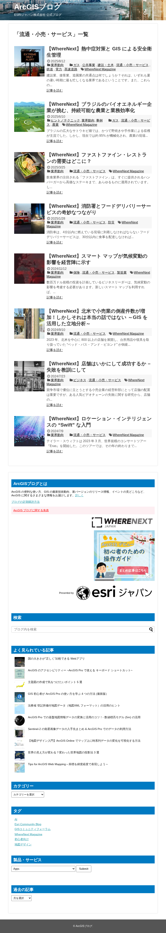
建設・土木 (106, 65)
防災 (111, 222)
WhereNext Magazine (100, 69)
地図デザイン (23, 844)
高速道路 (70, 69)
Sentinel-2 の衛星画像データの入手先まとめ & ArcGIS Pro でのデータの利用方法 (79, 729)
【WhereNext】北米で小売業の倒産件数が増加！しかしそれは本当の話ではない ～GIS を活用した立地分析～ (97, 317)
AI (16, 819)
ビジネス (79, 380)
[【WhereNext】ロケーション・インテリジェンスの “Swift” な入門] (29, 431)
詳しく (79, 495)
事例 (99, 120)
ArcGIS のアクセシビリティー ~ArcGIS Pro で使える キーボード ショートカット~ (80, 670)
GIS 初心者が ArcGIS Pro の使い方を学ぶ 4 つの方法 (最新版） (68, 693)
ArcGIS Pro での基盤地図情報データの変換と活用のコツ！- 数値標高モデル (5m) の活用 (84, 717)
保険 (76, 272)
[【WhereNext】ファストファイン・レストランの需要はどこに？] (29, 167)
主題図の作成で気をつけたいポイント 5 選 (55, 682)
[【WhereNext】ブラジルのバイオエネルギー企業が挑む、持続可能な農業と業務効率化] (29, 117)
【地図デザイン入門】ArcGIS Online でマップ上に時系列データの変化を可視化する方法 (84, 740)
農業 (55, 124)
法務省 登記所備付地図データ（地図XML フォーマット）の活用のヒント (74, 705)
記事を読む (55, 90)
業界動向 (57, 65)
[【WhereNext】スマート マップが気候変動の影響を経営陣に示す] (29, 268)
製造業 (122, 272)
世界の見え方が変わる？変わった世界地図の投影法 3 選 (63, 752)
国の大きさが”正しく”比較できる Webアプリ (56, 658)
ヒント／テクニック (65, 120)
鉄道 (50, 69)
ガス (76, 65)
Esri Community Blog (28, 824)
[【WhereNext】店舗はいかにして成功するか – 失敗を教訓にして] (29, 376)
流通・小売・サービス (132, 65)
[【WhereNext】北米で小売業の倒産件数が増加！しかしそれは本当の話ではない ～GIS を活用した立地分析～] (29, 323)
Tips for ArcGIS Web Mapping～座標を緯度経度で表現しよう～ (68, 764)
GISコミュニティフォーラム (33, 829)
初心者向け (22, 839)
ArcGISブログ (37, 7)
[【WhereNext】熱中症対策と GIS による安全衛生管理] (29, 61)
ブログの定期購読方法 (25, 501)
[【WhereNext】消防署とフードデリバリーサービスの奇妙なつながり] (29, 218)
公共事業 (88, 65)
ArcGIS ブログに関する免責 (31, 510)
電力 (58, 69)
